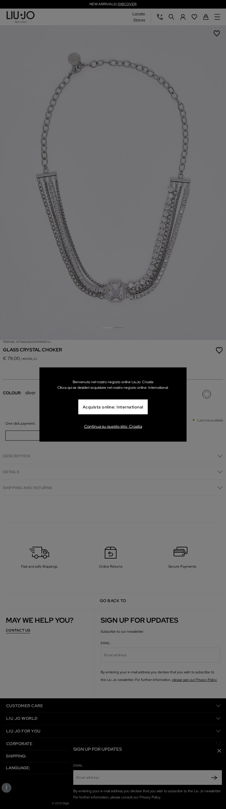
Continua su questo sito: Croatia (113, 426)
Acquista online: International (113, 407)
